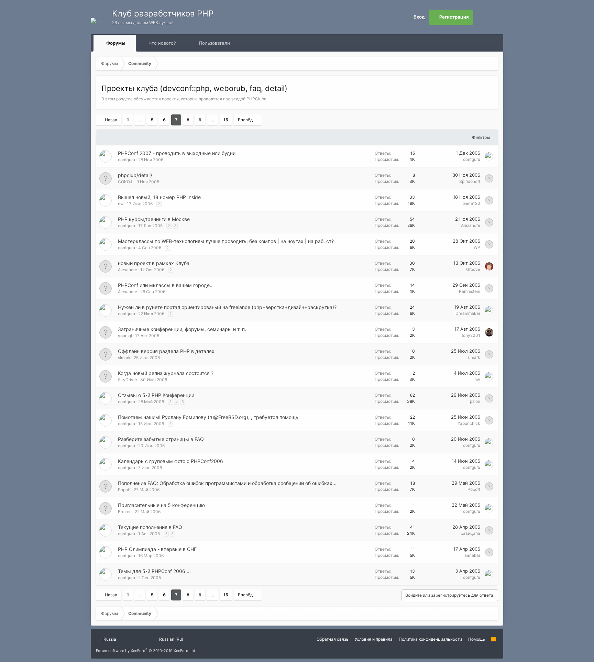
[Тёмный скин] (495, 17)
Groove (473, 269)
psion (475, 401)
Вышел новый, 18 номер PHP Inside (159, 197)
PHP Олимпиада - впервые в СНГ (157, 549)
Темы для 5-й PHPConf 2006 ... (154, 571)
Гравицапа (469, 533)
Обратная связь (333, 639)
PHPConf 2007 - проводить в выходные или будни (176, 153)
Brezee (125, 511)
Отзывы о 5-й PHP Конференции (156, 395)
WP (477, 247)
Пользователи (214, 43)
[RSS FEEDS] (251, 43)
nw (121, 203)
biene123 (471, 203)
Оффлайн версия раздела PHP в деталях (166, 351)
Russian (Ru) (170, 639)
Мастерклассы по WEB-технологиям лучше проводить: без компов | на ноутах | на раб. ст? (226, 241)
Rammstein (469, 291)
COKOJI (125, 181)
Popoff (124, 489)
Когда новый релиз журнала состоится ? (165, 373)
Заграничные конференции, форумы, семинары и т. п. (182, 329)
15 (225, 119)
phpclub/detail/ (135, 175)
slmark (124, 357)
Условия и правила (374, 639)
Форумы (115, 43)
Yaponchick (469, 423)
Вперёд (245, 119)
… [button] (140, 119)
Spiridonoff (469, 181)
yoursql (125, 335)
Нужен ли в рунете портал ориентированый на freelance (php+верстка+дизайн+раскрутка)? (227, 307)
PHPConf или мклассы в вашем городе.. (165, 285)
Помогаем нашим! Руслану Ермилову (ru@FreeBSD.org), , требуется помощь (208, 417)
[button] (132, 43)
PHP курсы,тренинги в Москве (154, 219)
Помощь (476, 639)
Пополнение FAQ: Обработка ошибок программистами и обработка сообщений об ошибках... (227, 483)
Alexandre (470, 225)
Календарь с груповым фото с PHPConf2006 (170, 461)
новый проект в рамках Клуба (153, 263)
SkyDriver (127, 379)
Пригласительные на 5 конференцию (161, 505)
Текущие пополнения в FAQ (150, 527)
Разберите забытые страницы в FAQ (161, 439)
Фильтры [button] (481, 137)
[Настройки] (480, 17)
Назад (111, 119)
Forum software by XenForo (146, 650)
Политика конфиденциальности (430, 639)
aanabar (472, 555)
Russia (109, 639)
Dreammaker (467, 313)
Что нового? (162, 43)
